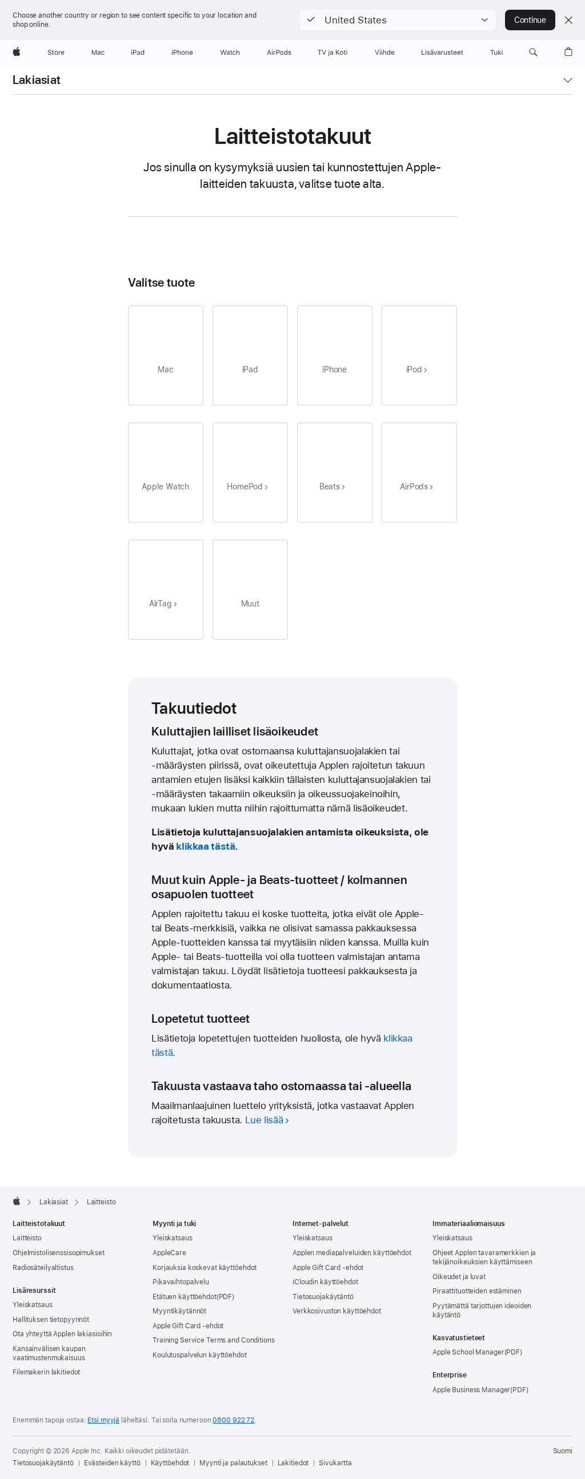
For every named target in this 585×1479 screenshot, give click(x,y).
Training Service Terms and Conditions (214, 1340)
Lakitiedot (293, 1463)
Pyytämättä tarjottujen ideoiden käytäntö (481, 1310)
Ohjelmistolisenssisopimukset (59, 1253)
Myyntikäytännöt (179, 1311)
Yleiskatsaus (33, 1305)
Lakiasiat (37, 80)
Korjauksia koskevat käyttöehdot (205, 1268)
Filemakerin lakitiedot (46, 1372)
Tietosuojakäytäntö (323, 1297)
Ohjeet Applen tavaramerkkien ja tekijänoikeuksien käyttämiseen (484, 1257)
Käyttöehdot (170, 1463)
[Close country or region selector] (568, 20)
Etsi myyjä (103, 1420)
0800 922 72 (233, 1420)
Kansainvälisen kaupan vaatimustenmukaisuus (49, 1353)
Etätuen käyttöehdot (185, 1297)
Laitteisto (27, 1238)
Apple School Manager (468, 1352)
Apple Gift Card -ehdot (188, 1326)
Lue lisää (264, 1120)
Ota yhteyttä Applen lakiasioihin (62, 1334)
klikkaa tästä (205, 846)
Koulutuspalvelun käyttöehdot (200, 1355)
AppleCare (169, 1253)
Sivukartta (335, 1463)
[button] (398, 20)
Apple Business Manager (471, 1390)
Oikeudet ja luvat (459, 1277)
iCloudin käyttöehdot (325, 1282)
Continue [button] (530, 20)
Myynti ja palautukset (233, 1463)
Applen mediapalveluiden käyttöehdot (351, 1253)
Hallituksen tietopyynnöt (51, 1320)
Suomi (562, 1451)
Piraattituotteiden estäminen (477, 1291)
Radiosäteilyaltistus (43, 1268)
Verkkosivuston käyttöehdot (336, 1311)
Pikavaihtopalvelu (181, 1282)
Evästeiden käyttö (112, 1463)
